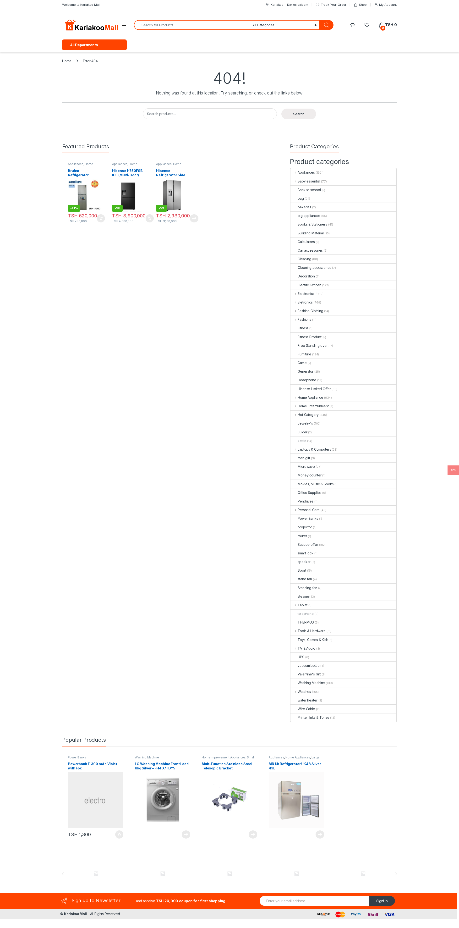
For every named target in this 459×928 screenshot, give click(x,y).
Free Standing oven (313, 345)
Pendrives (305, 501)
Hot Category (308, 415)
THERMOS (306, 622)
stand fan (305, 579)
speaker (304, 562)
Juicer (302, 432)
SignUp (382, 901)
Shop (362, 4)
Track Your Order (333, 4)
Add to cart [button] (101, 218)
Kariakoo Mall (75, 914)
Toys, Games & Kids (313, 640)
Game (302, 363)
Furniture (304, 354)
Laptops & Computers (314, 449)
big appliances (309, 216)
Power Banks (308, 518)
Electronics (306, 294)
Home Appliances (124, 165)
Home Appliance (80, 165)
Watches (304, 692)
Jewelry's (305, 423)
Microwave (306, 466)
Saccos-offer (308, 544)
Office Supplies (309, 493)
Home (66, 61)
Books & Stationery (312, 224)
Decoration (306, 276)
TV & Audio (306, 648)
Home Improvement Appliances (224, 757)
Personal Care (309, 510)
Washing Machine (311, 683)
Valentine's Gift (309, 674)
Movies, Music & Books (315, 484)
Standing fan (307, 588)
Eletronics (305, 302)
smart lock (305, 553)
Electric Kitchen (309, 285)
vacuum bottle (308, 665)
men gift (304, 458)
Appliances (75, 164)
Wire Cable (306, 709)
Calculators (306, 242)
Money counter (309, 475)
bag (301, 198)
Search (298, 114)
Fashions (304, 319)
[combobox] (192, 25)
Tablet (302, 605)
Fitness (303, 328)
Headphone (307, 380)
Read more (194, 218)
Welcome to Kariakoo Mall (81, 4)
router (302, 536)
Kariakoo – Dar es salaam (289, 4)
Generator (305, 371)
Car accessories (310, 250)
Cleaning (304, 259)
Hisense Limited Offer (314, 389)
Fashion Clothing (310, 311)
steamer (304, 596)
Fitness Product (310, 337)
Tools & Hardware (312, 631)
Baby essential (309, 181)
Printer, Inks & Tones (313, 717)
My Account (388, 4)
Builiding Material (310, 233)
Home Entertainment (313, 406)
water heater (307, 700)
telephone (306, 614)
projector (305, 527)
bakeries (304, 207)
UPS (301, 657)
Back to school (309, 190)
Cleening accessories (314, 267)
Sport (302, 570)
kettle (302, 441)
